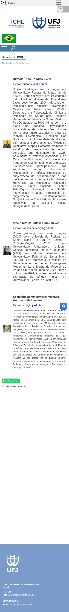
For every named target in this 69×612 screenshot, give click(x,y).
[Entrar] (2, 3)
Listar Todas (10, 386)
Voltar (22, 386)
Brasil (11, 2)
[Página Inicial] (34, 32)
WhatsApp (12, 381)
